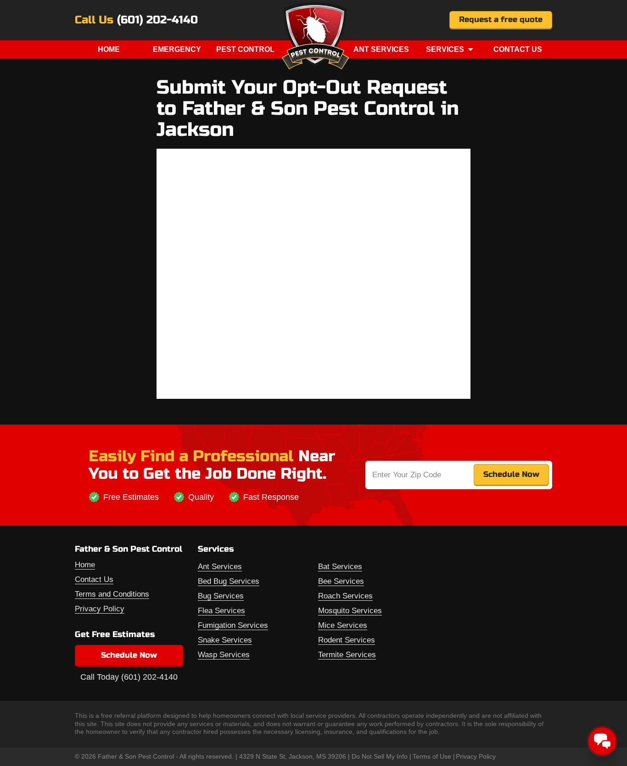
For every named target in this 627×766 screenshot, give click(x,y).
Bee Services (341, 581)
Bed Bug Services (228, 581)
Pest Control (245, 49)
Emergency (177, 49)
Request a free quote (501, 19)
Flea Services (221, 610)
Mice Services (342, 625)
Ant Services (381, 49)
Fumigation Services (233, 625)
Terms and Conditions (112, 594)
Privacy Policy (99, 608)
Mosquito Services (350, 610)
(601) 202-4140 (157, 20)
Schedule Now (129, 655)
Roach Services (345, 596)
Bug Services (221, 596)
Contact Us (517, 49)
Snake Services (225, 640)
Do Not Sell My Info (380, 756)
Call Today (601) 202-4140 (129, 677)
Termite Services (347, 654)
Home (109, 49)
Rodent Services (346, 640)
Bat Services (340, 566)
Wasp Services (224, 654)
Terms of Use (432, 756)
